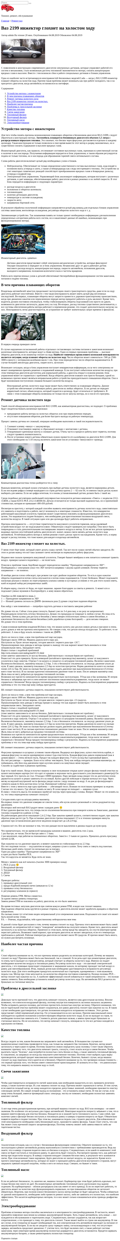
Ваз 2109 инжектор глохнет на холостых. (27, 101)
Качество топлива (16, 109)
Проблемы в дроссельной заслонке (24, 106)
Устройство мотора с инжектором (24, 93)
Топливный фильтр (16, 114)
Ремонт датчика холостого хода (22, 98)
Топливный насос (16, 120)
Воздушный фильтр (17, 117)
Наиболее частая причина (20, 104)
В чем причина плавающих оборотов (25, 96)
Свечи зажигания (15, 112)
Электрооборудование (18, 122)
